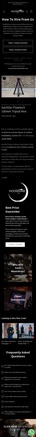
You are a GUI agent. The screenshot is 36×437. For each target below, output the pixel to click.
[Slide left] (13, 101)
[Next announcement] (32, 3)
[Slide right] (22, 101)
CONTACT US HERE (15, 244)
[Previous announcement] (4, 3)
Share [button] (5, 177)
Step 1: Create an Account (18, 43)
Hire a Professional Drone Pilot (25, 342)
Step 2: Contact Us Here (18, 50)
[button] (4, 11)
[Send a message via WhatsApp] (31, 432)
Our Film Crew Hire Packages (9, 342)
